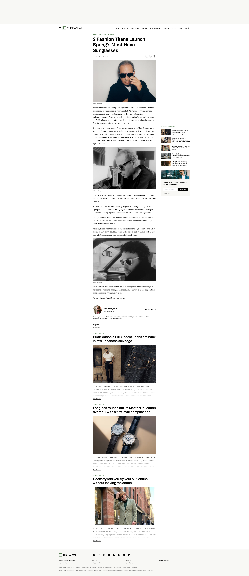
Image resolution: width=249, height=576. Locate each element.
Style (118, 28)
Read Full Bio (117, 318)
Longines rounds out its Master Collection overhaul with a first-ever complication (181, 140)
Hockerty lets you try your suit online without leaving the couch (181, 148)
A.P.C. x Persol (101, 120)
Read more (97, 399)
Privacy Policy (166, 193)
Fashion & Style (98, 333)
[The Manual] (72, 28)
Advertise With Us (97, 563)
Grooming (125, 28)
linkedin (152, 309)
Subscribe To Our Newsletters (67, 560)
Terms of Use (108, 567)
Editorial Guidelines (163, 560)
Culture (144, 28)
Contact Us (128, 560)
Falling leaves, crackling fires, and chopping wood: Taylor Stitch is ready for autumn (180, 164)
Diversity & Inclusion (97, 567)
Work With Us (85, 567)
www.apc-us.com (119, 298)
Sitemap (134, 567)
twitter (155, 309)
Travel (174, 28)
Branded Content (129, 563)
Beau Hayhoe (98, 56)
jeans (117, 108)
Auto (180, 28)
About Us (94, 560)
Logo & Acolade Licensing (66, 563)
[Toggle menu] (60, 28)
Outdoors (166, 28)
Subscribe (183, 189)
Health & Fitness (155, 28)
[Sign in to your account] (186, 28)
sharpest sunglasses (137, 114)
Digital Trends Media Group (66, 567)
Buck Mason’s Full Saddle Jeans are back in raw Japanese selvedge (180, 132)
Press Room (126, 567)
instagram (149, 309)
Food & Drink (135, 28)
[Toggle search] (188, 28)
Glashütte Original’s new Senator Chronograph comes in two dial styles (181, 155)
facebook (146, 309)
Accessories (96, 328)
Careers (78, 567)
